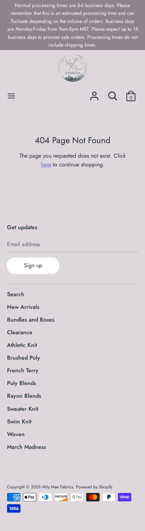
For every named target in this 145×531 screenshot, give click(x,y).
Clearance (19, 332)
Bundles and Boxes (31, 320)
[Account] (94, 93)
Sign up (33, 265)
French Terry (22, 370)
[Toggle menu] (11, 96)
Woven (16, 434)
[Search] (113, 93)
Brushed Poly (23, 358)
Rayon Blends (24, 396)
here (46, 164)
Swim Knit (19, 421)
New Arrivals (23, 307)
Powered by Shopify (94, 487)
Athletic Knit (22, 345)
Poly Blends (21, 383)
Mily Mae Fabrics (57, 487)
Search (15, 294)
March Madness (26, 447)
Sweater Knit (22, 409)
